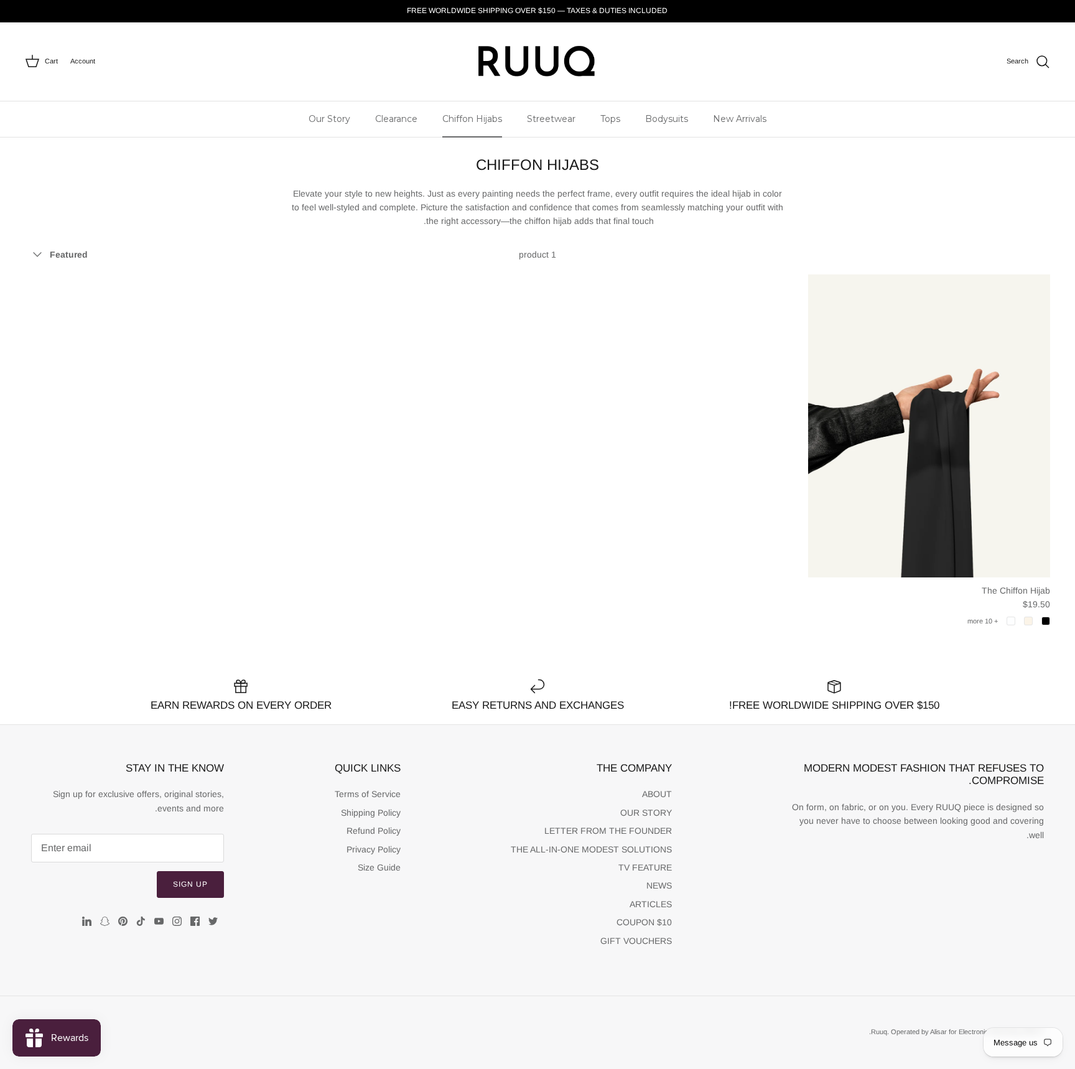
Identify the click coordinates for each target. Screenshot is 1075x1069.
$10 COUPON (644, 922)
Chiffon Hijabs (472, 118)
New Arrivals (739, 118)
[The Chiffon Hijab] (929, 425)
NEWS (659, 885)
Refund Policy (374, 831)
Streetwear (551, 118)
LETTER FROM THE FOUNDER (608, 831)
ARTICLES (651, 904)
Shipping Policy (371, 813)
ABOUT (657, 794)
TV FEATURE (645, 867)
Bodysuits (666, 118)
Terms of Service (368, 794)
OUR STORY (646, 813)
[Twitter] (213, 921)
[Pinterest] (123, 921)
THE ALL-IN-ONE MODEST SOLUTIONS (591, 849)
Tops (610, 118)
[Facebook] (195, 921)
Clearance (396, 118)
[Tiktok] (141, 921)
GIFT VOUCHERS (636, 941)
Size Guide (379, 867)
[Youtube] (159, 921)
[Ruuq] (537, 61)
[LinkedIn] (86, 921)
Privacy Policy (374, 849)
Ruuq (879, 1031)
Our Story (329, 118)
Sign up (190, 884)
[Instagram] (177, 921)
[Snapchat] (104, 921)
